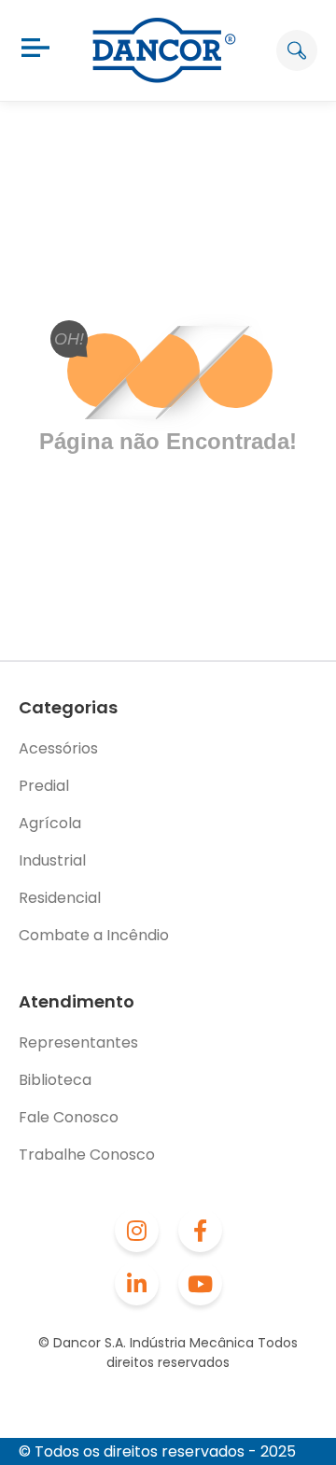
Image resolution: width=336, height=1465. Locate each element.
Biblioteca (55, 1080)
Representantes (78, 1042)
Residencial (60, 898)
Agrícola (50, 823)
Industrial (52, 860)
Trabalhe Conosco (87, 1154)
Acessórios (58, 748)
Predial (44, 785)
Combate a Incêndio (94, 935)
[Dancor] (164, 50)
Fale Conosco (69, 1117)
